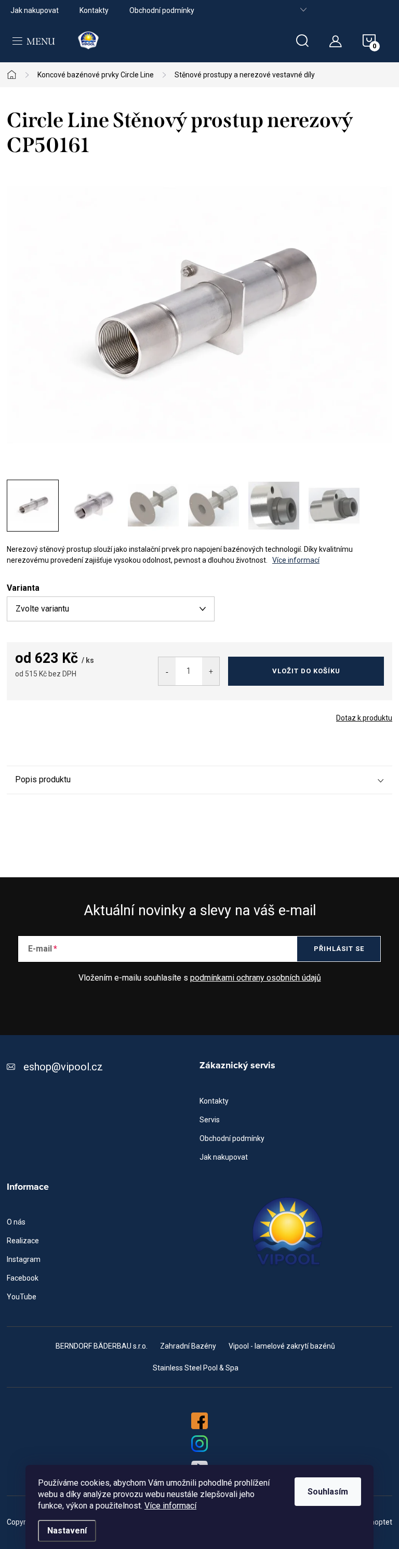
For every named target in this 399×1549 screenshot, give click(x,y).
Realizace (23, 1241)
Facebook (22, 1278)
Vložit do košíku (306, 671)
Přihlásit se (339, 949)
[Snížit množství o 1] (167, 671)
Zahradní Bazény (188, 1346)
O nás (16, 1222)
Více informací (170, 1506)
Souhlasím (328, 1492)
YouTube (21, 1297)
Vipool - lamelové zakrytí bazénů (282, 1346)
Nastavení (67, 1531)
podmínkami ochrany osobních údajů (255, 978)
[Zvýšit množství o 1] (210, 671)
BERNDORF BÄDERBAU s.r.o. (102, 1346)
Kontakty (94, 10)
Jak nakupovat (34, 10)
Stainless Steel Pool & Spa (195, 1368)
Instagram (24, 1259)
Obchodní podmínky (161, 10)
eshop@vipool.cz (63, 1067)
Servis (210, 1120)
